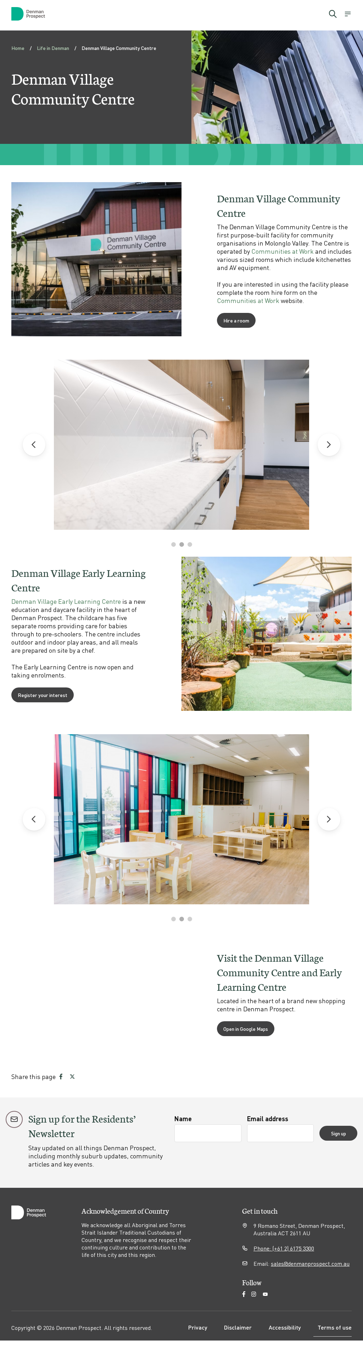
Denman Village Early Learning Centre (66, 601)
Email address (267, 1118)
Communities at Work (282, 251)
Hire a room (236, 320)
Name (183, 1118)
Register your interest (42, 695)
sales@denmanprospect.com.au (310, 1263)
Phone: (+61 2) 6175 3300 (283, 1248)
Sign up (338, 1133)
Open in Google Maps (245, 1029)
